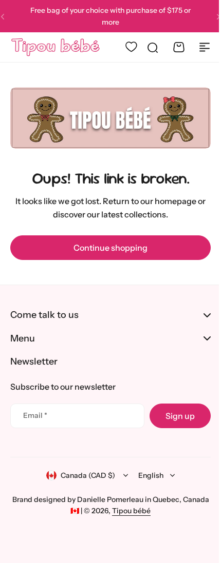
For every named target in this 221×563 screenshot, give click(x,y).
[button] (210, 16)
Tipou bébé (141, 510)
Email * (35, 415)
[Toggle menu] (197, 47)
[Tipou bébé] (53, 47)
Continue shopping (107, 245)
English (147, 475)
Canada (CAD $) (84, 475)
